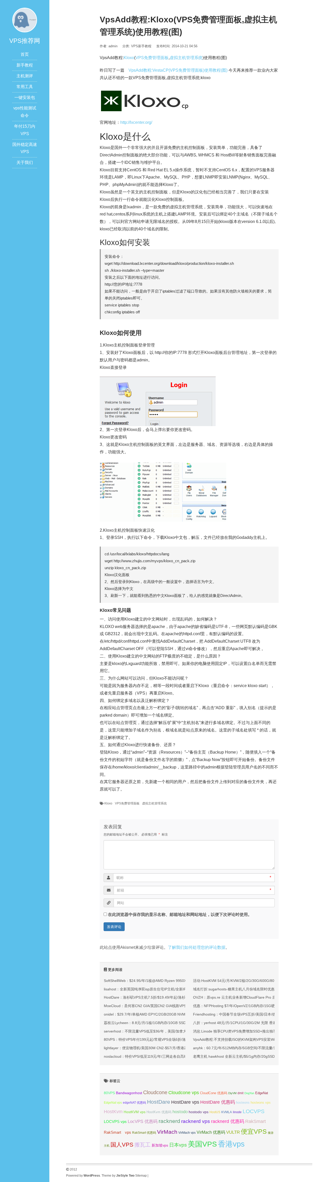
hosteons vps (261, 1102)
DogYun (249, 1093)
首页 (25, 54)
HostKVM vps (134, 1112)
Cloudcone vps (183, 1092)
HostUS (214, 1112)
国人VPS (122, 1144)
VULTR (233, 1132)
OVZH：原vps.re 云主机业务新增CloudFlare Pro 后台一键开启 (243, 997)
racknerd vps (195, 1121)
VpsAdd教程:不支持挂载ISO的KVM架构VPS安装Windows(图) (242, 1039)
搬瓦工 (142, 1145)
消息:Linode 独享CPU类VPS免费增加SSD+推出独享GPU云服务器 (246, 1031)
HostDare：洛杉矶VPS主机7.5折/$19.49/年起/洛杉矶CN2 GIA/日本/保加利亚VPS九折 (172, 997)
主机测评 (24, 76)
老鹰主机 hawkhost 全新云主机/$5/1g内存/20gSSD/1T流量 (240, 1056)
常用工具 (24, 87)
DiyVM (232, 1093)
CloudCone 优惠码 (213, 1093)
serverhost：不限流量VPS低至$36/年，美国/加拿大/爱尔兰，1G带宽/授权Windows (170, 1031)
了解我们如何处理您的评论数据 (196, 947)
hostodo (180, 1111)
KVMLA (226, 1112)
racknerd (169, 1121)
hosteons (243, 1102)
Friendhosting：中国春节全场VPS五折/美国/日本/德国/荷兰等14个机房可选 (253, 1014)
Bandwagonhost (129, 1093)
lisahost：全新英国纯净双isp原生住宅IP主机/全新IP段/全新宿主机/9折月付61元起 (169, 989)
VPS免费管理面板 (152, 57)
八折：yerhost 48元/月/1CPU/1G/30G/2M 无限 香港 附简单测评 (244, 1023)
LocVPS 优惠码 (143, 1121)
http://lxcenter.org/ (136, 122)
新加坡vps (160, 1145)
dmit (240, 1093)
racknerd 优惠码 (227, 1121)
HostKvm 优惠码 (159, 1112)
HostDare (158, 1102)
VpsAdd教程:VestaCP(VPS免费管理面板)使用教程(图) (179, 70)
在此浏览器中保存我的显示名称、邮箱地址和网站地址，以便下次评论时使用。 (180, 914)
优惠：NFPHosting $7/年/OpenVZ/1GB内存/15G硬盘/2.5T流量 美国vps (250, 1006)
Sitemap (141, 1175)
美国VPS (202, 1144)
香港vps (231, 1144)
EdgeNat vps (113, 1102)
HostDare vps (185, 1102)
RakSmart (255, 1121)
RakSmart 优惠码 (144, 1132)
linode (237, 1112)
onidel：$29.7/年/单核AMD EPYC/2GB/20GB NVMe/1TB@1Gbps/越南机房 (164, 1014)
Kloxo (129, 57)
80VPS (109, 1093)
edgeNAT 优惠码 (134, 1102)
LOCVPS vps (115, 1122)
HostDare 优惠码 (217, 1102)
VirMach (167, 1132)
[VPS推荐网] (24, 19)
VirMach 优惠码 (211, 1132)
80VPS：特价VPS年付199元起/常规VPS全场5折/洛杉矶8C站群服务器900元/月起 (169, 1039)
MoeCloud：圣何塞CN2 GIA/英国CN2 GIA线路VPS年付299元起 (155, 1006)
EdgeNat (261, 1093)
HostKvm (113, 1111)
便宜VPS (254, 1131)
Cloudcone (155, 1092)
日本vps (178, 1145)
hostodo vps (198, 1112)
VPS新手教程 (141, 46)
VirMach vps (187, 1132)
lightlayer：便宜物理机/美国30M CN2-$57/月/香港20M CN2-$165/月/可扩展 (164, 1048)
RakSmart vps (117, 1132)
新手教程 (24, 65)
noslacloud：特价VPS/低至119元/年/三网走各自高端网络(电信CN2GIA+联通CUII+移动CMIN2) (179, 1056)
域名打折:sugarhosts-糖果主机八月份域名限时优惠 (234, 989)
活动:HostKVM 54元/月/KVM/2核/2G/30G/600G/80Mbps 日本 (242, 981)
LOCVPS (253, 1111)
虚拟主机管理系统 (186, 57)
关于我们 (24, 162)
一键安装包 (24, 97)
